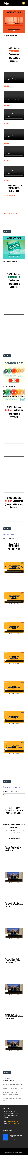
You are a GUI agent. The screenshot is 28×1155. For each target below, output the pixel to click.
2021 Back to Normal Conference (11, 791)
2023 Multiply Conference (9, 386)
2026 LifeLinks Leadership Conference (16, 1136)
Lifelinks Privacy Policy (13, 1123)
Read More (7, 231)
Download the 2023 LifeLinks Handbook (13, 1088)
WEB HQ (18, 1152)
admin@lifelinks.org (12, 1121)
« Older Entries (6, 1078)
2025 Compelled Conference (10, 36)
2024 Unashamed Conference (10, 262)
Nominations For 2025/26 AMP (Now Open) (13, 1084)
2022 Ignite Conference (8, 538)
